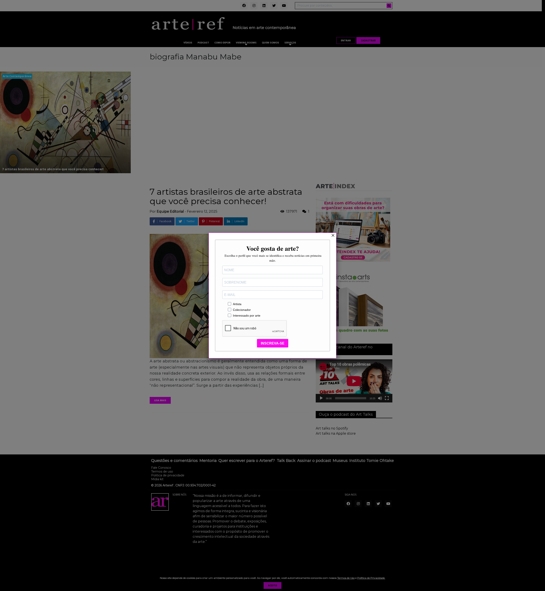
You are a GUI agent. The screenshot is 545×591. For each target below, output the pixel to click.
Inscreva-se (272, 343)
